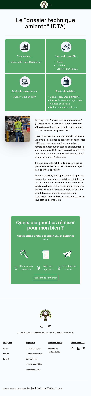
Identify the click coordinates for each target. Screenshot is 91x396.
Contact (6, 359)
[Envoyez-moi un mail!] (49, 326)
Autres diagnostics (33, 369)
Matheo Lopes (54, 388)
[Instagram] (83, 348)
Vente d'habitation (33, 348)
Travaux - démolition (34, 364)
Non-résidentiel (32, 359)
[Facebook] (72, 348)
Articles (6, 354)
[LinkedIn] (78, 348)
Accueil (6, 348)
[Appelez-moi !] (41, 326)
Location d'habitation (34, 354)
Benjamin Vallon (35, 388)
